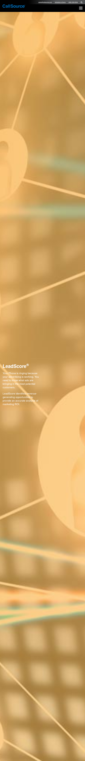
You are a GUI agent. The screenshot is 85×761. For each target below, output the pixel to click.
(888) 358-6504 (73, 2)
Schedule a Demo (60, 2)
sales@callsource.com (45, 2)
